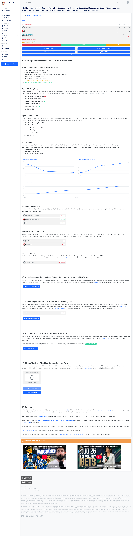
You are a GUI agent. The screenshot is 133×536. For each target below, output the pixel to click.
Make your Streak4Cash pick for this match (39, 82)
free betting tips (42, 416)
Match (23, 19)
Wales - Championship (34, 15)
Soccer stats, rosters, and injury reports (38, 80)
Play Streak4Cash (31, 388)
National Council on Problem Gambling (71, 434)
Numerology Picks (31, 319)
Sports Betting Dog (28, 430)
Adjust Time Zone (39, 78)
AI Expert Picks (30, 348)
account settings (60, 308)
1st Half (27, 19)
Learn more (69, 258)
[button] (127, 2)
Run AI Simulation (31, 287)
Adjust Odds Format (96, 93)
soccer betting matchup (104, 410)
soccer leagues (26, 422)
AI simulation (66, 410)
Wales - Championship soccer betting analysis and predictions (55, 420)
